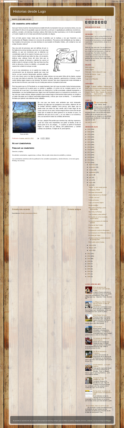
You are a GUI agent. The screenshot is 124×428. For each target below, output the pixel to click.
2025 (89, 132)
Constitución (89, 95)
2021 (89, 142)
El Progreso (88, 76)
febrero (91, 248)
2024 (89, 134)
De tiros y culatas (94, 227)
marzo (91, 245)
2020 (89, 144)
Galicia (103, 90)
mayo (91, 182)
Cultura (93, 86)
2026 (89, 129)
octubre (91, 170)
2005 (89, 263)
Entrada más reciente (21, 209)
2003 (89, 269)
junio (90, 180)
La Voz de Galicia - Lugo (92, 74)
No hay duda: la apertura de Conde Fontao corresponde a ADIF (102, 392)
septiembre (92, 172)
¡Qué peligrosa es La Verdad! (98, 195)
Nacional (109, 90)
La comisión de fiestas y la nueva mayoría (101, 339)
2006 (89, 261)
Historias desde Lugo (29, 11)
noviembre (92, 167)
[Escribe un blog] (43, 138)
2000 (89, 276)
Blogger (108, 420)
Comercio (98, 90)
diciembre (92, 164)
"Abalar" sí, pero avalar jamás (98, 187)
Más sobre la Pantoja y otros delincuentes (97, 208)
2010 (89, 258)
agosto (91, 175)
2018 (89, 149)
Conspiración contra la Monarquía (99, 230)
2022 (89, 139)
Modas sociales (93, 205)
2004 (89, 266)
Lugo (87, 86)
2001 (89, 274)
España (102, 92)
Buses (109, 95)
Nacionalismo (97, 95)
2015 (89, 157)
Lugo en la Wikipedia (91, 79)
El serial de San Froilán (96, 225)
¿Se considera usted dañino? (98, 214)
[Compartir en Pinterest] (49, 138)
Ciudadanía (105, 95)
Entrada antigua (74, 209)
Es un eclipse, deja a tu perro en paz (97, 405)
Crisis (110, 88)
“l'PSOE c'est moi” (94, 197)
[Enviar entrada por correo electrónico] (38, 138)
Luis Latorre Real (101, 102)
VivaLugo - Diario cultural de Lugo (95, 72)
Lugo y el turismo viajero (96, 202)
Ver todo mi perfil (90, 122)
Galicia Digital (89, 69)
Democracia (108, 86)
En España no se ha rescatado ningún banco (98, 217)
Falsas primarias (94, 200)
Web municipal (89, 67)
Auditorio (88, 94)
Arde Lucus (88, 88)
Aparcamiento (98, 94)
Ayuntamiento (89, 90)
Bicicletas (109, 94)
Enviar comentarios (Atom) (29, 213)
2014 (89, 160)
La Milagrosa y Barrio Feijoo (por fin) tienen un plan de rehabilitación (101, 303)
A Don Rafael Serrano (100, 315)
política (99, 86)
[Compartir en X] (45, 138)
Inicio (49, 209)
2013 (89, 162)
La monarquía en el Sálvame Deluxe (100, 233)
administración (103, 88)
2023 (89, 137)
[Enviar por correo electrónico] (41, 138)
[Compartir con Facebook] (47, 138)
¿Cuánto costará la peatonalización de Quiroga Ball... (99, 238)
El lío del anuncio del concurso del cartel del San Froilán (101, 288)
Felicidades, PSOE (94, 190)
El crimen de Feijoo (94, 235)
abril (90, 185)
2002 (89, 271)
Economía (96, 88)
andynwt (89, 420)
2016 (89, 155)
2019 (89, 147)
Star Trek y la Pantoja (95, 212)
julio (90, 177)
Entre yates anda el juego (96, 242)
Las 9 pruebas (97, 326)
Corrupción (108, 92)
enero (91, 250)
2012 (89, 253)
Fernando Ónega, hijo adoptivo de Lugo (100, 378)
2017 (89, 152)
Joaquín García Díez (92, 92)
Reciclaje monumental (95, 192)
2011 (89, 256)
